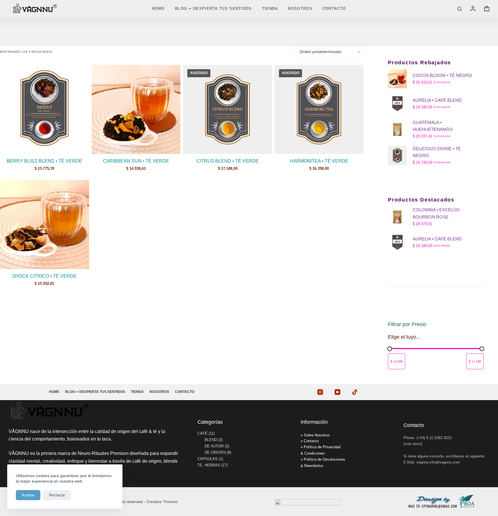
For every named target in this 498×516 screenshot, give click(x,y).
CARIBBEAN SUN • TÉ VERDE (136, 161)
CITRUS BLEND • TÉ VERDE (228, 161)
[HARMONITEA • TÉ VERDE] (319, 109)
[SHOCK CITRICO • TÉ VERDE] (44, 224)
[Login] (473, 8)
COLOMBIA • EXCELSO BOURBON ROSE (436, 213)
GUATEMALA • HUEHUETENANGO (433, 126)
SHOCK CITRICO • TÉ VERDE (44, 276)
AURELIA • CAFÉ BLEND (437, 100)
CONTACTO (334, 8)
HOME (158, 8)
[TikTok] (355, 392)
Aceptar (28, 495)
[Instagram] (320, 392)
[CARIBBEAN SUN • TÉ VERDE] (136, 109)
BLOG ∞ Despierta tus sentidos (213, 8)
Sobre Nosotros (317, 435)
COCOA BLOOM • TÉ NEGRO (442, 75)
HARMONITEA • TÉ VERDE (319, 161)
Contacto (311, 441)
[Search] (459, 9)
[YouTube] (337, 392)
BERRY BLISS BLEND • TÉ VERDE (44, 161)
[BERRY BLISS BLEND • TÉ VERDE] (44, 109)
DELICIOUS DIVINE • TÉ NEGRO (437, 152)
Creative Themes (162, 501)
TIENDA (270, 8)
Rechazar (57, 495)
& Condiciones (313, 453)
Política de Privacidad (322, 447)
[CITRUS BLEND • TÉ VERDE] (227, 109)
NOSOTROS (300, 8)
